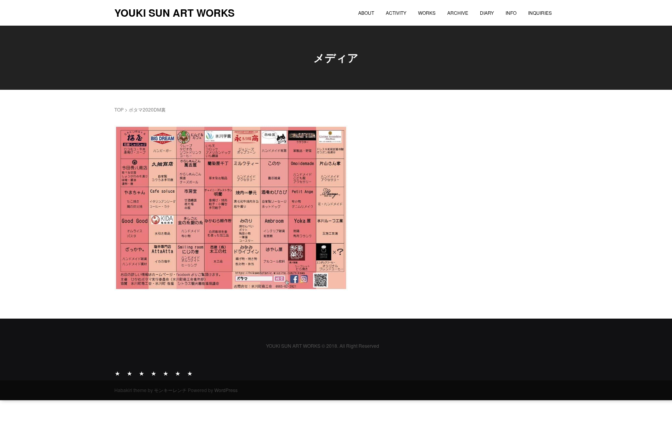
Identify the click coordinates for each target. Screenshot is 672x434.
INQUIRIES (540, 12)
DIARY (487, 12)
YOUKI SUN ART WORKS (174, 12)
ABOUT (366, 12)
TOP (119, 109)
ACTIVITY (396, 12)
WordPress (226, 390)
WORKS (427, 12)
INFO (511, 12)
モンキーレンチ (170, 390)
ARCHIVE (457, 12)
